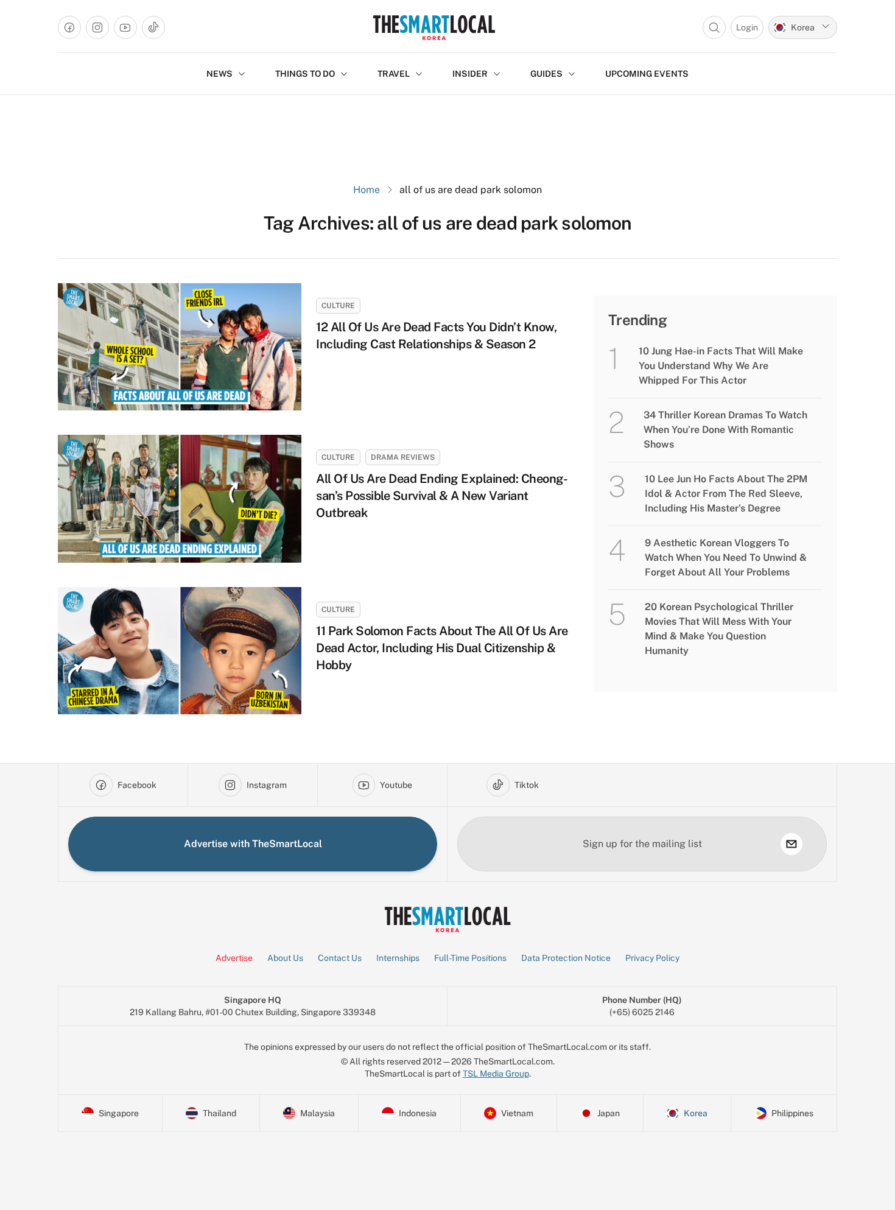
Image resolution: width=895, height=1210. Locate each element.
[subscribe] (791, 844)
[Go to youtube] (125, 27)
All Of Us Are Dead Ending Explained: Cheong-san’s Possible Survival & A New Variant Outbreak (441, 495)
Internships (397, 958)
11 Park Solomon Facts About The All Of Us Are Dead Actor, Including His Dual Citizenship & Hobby (442, 648)
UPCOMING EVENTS (647, 74)
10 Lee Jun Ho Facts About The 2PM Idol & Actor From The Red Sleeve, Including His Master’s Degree (726, 493)
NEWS (219, 74)
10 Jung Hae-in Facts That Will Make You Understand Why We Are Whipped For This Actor (721, 365)
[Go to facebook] (69, 27)
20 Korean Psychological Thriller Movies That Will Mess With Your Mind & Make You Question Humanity (719, 628)
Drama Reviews (403, 457)
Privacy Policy (652, 958)
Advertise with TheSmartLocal (253, 843)
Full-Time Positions (470, 958)
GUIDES (546, 74)
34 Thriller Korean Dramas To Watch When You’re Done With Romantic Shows (725, 429)
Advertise (234, 958)
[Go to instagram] (97, 27)
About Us (285, 958)
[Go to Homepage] (434, 27)
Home (366, 189)
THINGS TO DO (305, 74)
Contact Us (340, 958)
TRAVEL (393, 74)
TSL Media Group (496, 1073)
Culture (338, 305)
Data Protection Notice (566, 958)
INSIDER (470, 74)
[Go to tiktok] (153, 27)
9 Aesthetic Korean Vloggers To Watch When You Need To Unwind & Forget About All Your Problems (726, 557)
